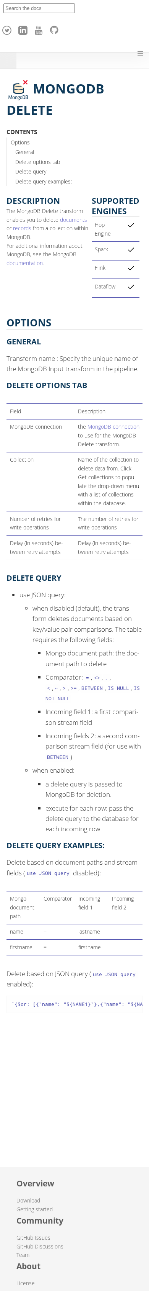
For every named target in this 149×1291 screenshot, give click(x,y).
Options (20, 142)
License (25, 1283)
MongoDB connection (113, 426)
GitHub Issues (33, 1237)
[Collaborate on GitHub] (56, 28)
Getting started (34, 1209)
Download (28, 1200)
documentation (24, 263)
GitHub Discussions (39, 1246)
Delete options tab (37, 161)
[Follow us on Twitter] (8, 28)
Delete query (30, 171)
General (24, 152)
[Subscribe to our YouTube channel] (40, 28)
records (22, 228)
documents (73, 219)
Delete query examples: (43, 181)
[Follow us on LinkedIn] (24, 28)
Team (22, 1254)
